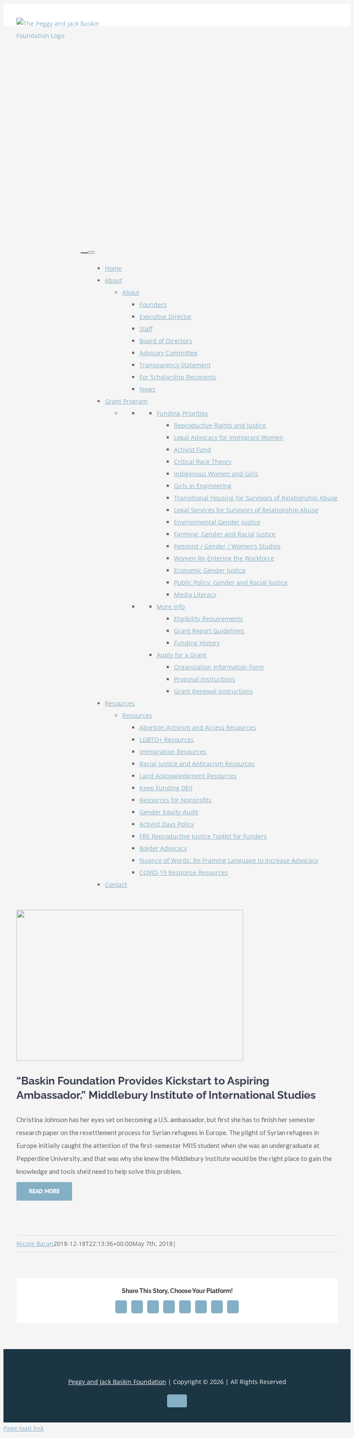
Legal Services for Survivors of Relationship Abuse (246, 510)
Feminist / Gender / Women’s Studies (227, 546)
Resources (120, 703)
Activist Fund (192, 449)
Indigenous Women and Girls (216, 474)
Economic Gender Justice (210, 570)
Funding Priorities (182, 413)
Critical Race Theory (202, 461)
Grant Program (126, 401)
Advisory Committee (168, 353)
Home (113, 268)
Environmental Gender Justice (217, 522)
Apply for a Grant (181, 655)
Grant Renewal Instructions (213, 691)
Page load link (23, 1428)
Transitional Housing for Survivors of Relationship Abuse (256, 498)
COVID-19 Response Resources (183, 872)
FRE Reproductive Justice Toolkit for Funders (203, 836)
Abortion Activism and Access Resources (197, 727)
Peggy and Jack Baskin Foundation (117, 1382)
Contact (116, 884)
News (147, 389)
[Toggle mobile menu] (84, 248)
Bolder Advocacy (163, 848)
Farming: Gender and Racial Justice (224, 534)
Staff (145, 329)
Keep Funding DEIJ (166, 788)
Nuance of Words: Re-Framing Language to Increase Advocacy (228, 860)
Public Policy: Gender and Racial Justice (231, 582)
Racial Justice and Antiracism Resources (197, 764)
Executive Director (165, 316)
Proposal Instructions (204, 679)
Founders (153, 304)
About (113, 280)
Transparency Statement (175, 365)
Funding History (197, 643)
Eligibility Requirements (208, 619)
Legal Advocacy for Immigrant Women (228, 437)
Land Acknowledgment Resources (188, 776)
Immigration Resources (172, 751)
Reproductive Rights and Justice (220, 425)
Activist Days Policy (166, 824)
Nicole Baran (35, 1243)
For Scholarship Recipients (177, 377)
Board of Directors (165, 341)
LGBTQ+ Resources (166, 739)
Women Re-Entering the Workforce (224, 558)
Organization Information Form (219, 667)
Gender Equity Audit (168, 812)
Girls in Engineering (202, 486)
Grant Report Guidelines (209, 631)
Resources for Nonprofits (175, 800)
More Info (171, 606)
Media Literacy (195, 594)
